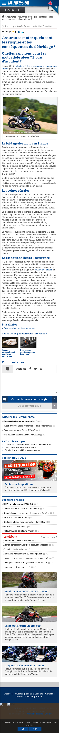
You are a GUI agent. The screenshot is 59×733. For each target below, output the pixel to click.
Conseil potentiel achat (16, 549)
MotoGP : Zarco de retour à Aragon (21, 531)
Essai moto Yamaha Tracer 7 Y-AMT (21, 430)
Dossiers (39, 693)
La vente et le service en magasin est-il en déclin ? (28, 558)
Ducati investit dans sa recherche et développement (29, 426)
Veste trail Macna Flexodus (17, 517)
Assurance (12, 10)
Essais (29, 693)
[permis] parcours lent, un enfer (20, 540)
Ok (23, 729)
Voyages (29, 696)
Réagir (7, 32)
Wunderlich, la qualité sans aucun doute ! (23, 450)
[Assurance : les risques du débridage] (30, 134)
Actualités (18, 693)
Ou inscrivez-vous (29, 405)
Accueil (7, 693)
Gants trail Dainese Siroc (16, 526)
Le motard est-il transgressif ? (19, 567)
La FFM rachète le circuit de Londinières (23, 509)
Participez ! (49, 537)
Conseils (49, 693)
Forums (39, 696)
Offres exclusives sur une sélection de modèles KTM (28, 445)
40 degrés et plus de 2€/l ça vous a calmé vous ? (28, 563)
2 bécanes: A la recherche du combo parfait (25, 554)
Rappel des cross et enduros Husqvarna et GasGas (28, 513)
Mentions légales (35, 714)
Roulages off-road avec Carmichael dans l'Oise (26, 522)
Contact (48, 714)
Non (35, 729)
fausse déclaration (43, 269)
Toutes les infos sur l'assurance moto (20, 328)
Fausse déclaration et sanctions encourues (8, 353)
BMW (50, 8)
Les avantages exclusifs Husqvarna (20, 447)
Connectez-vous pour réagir (29, 399)
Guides (19, 696)
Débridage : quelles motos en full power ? (27, 352)
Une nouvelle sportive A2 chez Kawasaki (24, 435)
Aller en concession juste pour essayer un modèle (28, 545)
